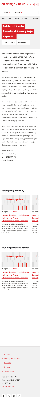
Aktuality (7, 354)
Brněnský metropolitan (12, 358)
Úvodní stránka (6, 18)
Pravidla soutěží (9, 371)
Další (17, 12)
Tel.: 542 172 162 (8, 386)
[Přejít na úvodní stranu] (13, 5)
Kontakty (7, 367)
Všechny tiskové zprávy (22, 18)
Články (5, 12)
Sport (15, 211)
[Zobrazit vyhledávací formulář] (36, 12)
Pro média (7, 363)
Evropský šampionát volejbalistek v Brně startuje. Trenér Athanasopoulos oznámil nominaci (15, 218)
